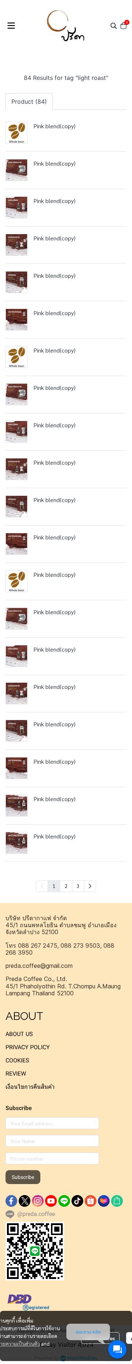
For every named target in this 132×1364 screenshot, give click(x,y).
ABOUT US (19, 1034)
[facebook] (11, 1201)
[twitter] (24, 1201)
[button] (114, 26)
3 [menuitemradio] (78, 885)
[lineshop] (117, 1201)
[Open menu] (11, 25)
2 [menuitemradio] (66, 885)
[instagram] (38, 1201)
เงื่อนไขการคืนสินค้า (30, 1086)
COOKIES (17, 1060)
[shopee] (90, 1201)
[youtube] (51, 1201)
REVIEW (16, 1073)
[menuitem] (90, 886)
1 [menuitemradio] (53, 885)
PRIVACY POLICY (28, 1047)
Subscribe (23, 1177)
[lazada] (104, 1201)
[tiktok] (77, 1201)
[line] (64, 1201)
